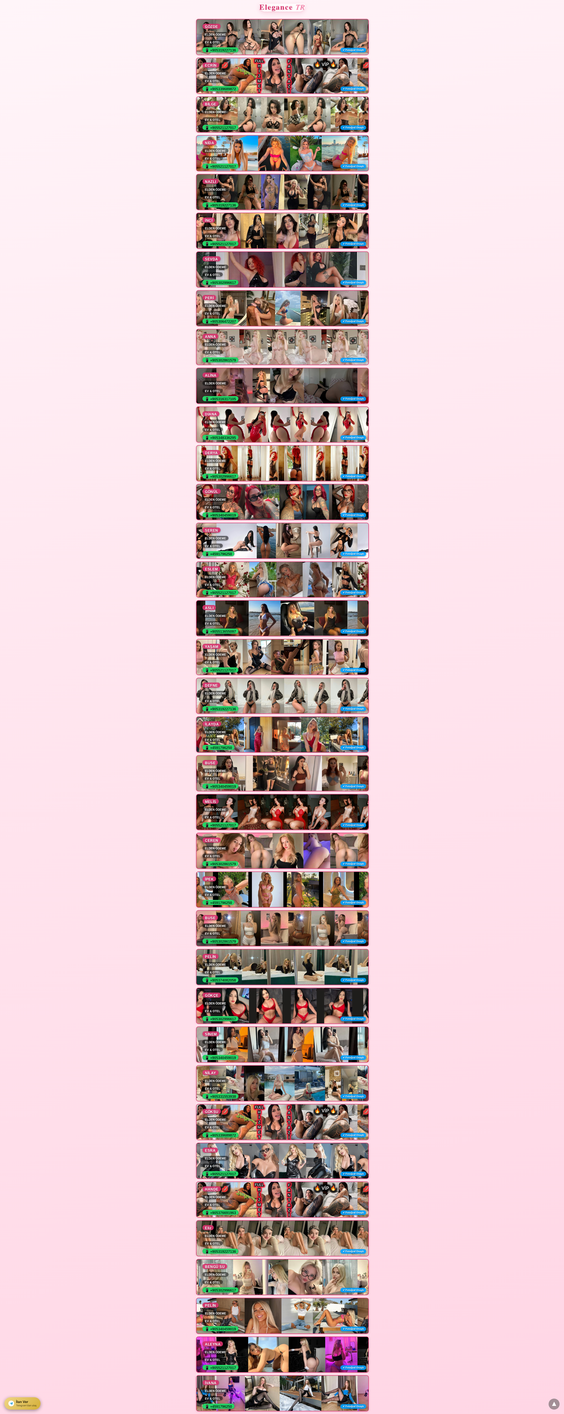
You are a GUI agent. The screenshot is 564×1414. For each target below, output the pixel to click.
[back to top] (554, 1404)
